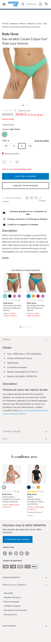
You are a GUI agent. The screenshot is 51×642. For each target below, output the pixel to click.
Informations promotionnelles (15, 610)
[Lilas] (43, 296)
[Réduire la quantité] (4, 162)
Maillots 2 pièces (35, 24)
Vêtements (14, 24)
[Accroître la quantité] (17, 162)
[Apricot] (38, 487)
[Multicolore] (4, 487)
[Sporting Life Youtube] (21, 553)
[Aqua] (5, 296)
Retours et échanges (11, 602)
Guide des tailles (41, 140)
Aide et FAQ (8, 593)
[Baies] (38, 296)
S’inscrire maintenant (17, 539)
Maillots (23, 24)
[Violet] (19, 296)
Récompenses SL (10, 614)
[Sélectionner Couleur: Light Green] (4, 134)
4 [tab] (28, 326)
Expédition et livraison (12, 597)
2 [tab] (23, 326)
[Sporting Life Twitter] (10, 553)
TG (29, 146)
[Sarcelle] (28, 296)
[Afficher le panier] (46, 4)
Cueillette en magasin (25, 186)
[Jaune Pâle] (33, 296)
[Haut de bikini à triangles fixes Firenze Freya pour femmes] (11, 474)
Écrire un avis (24, 110)
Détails (5, 257)
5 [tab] (31, 326)
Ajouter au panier (25, 176)
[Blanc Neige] (33, 487)
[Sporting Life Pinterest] (16, 553)
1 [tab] (21, 326)
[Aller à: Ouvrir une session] (40, 4)
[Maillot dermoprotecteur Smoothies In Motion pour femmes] (36, 474)
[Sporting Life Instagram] (27, 553)
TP (5, 146)
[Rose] (14, 296)
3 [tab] (26, 326)
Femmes (5, 24)
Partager (42, 200)
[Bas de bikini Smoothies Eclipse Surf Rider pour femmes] (13, 282)
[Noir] (10, 296)
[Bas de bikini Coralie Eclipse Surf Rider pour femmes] (25, 73)
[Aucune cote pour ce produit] (8, 110)
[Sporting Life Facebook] (5, 553)
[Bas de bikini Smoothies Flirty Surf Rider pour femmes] (36, 282)
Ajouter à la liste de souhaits (11, 200)
